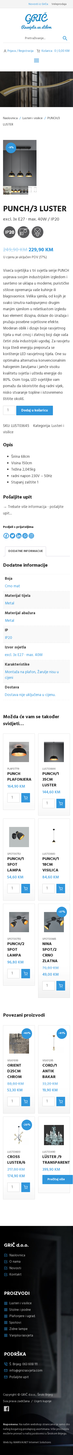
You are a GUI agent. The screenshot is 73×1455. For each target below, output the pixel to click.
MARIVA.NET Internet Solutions (32, 1442)
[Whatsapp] (25, 536)
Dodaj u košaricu (34, 410)
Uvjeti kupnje (43, 1401)
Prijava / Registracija (20, 51)
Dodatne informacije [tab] (25, 551)
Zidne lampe (18, 1329)
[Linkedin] (18, 536)
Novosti (15, 1268)
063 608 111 (30, 1364)
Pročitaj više (56, 1179)
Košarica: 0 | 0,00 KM (56, 51)
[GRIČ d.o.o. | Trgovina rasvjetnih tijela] (36, 21)
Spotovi (15, 1322)
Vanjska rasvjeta (21, 1335)
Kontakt (15, 1274)
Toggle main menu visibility (36, 60)
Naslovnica (10, 118)
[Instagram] (31, 536)
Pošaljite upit (19, 1377)
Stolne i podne (20, 1310)
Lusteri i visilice (33, 118)
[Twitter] (12, 536)
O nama (14, 1261)
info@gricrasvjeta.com (25, 1370)
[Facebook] (6, 536)
